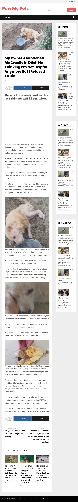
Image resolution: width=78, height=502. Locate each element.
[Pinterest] (72, 1)
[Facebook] (64, 1)
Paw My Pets (15, 8)
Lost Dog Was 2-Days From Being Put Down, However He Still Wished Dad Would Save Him (26, 474)
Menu (7, 17)
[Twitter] (69, 1)
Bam (44, 499)
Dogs (6, 54)
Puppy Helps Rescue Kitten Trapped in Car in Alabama (65, 200)
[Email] (75, 1)
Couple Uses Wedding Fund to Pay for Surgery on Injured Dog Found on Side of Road (65, 159)
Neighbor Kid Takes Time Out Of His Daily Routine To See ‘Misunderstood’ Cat (42, 473)
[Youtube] (66, 1)
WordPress (36, 499)
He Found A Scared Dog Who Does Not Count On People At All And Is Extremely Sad (11, 474)
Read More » (61, 49)
